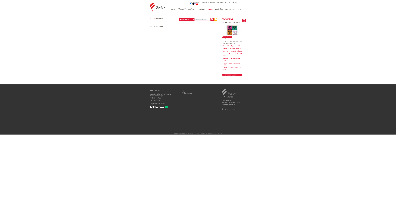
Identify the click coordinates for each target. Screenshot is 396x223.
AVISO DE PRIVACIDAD (208, 3)
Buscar (212, 19)
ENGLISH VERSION (195, 3)
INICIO (172, 9)
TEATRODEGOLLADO (219, 9)
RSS (215, 20)
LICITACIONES (229, 9)
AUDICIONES (201, 9)
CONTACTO (239, 9)
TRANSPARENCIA (221, 3)
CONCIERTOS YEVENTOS (181, 9)
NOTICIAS (210, 9)
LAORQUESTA (191, 9)
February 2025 (184, 19)
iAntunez (219, 133)
